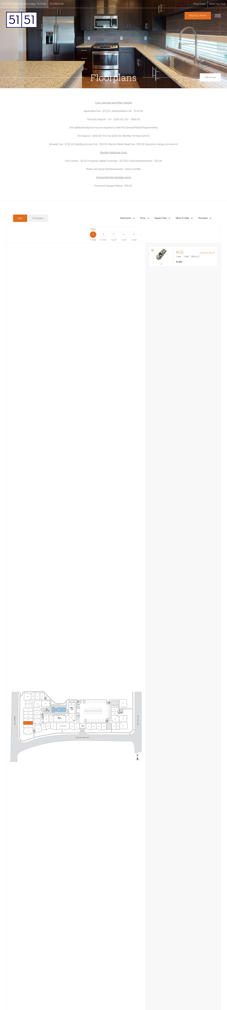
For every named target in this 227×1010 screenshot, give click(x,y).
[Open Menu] (218, 15)
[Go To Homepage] (21, 20)
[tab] (20, 218)
